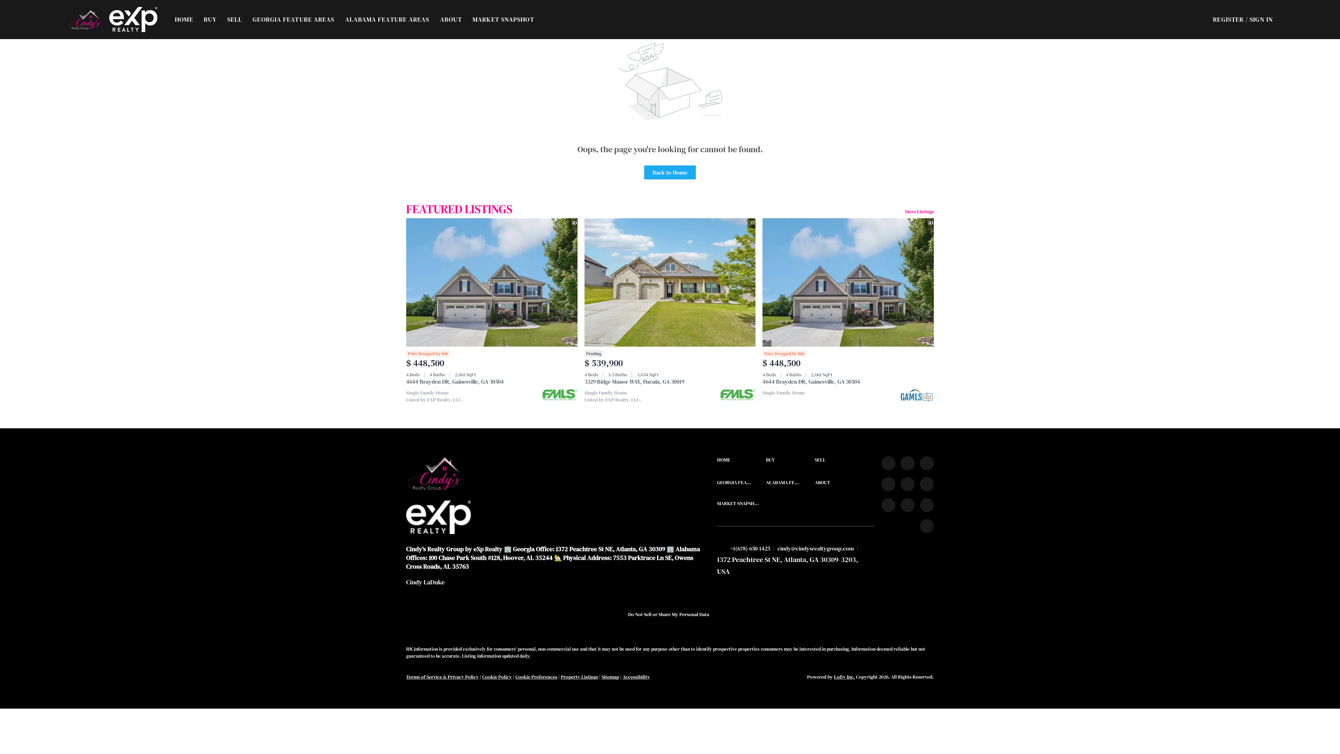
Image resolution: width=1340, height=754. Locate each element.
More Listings (919, 211)
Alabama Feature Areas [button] (387, 19)
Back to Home (670, 172)
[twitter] (927, 463)
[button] (84, 19)
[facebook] (888, 463)
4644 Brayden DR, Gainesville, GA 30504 (455, 381)
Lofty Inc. (844, 676)
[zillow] (888, 484)
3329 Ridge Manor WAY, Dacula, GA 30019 (634, 381)
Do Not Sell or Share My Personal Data (668, 614)
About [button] (451, 19)
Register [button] (1228, 19)
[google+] (927, 526)
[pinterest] (927, 505)
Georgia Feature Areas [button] (293, 19)
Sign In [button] (1261, 19)
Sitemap (610, 676)
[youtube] (927, 484)
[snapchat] (908, 505)
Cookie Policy (497, 676)
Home (184, 19)
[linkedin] (908, 463)
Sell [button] (234, 19)
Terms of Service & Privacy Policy (442, 676)
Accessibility (636, 676)
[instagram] (908, 484)
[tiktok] (888, 505)
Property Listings (579, 676)
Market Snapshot (503, 19)
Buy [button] (210, 19)
